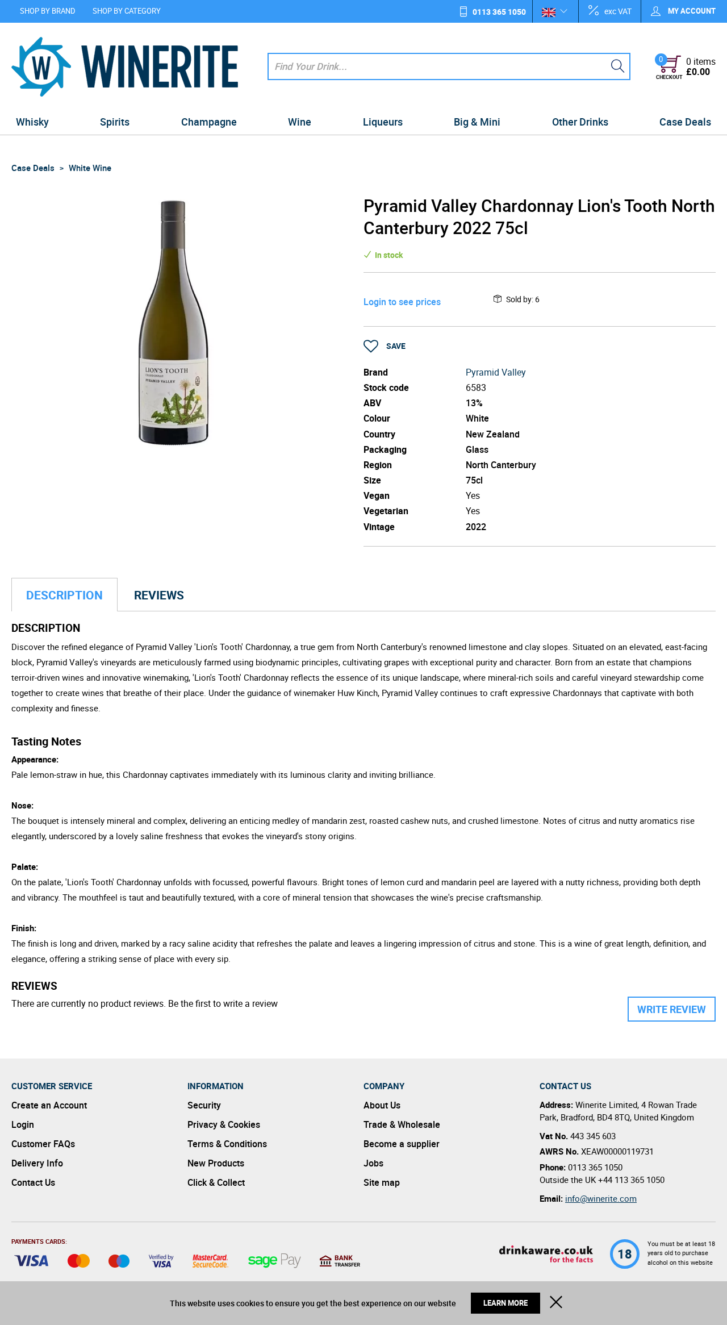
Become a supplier (402, 1144)
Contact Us (33, 1182)
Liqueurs (383, 121)
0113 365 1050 (499, 11)
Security (204, 1105)
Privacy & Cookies (223, 1124)
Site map (382, 1182)
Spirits (114, 121)
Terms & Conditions (227, 1144)
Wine (299, 121)
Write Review (671, 1009)
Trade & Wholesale (402, 1124)
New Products (215, 1163)
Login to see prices (402, 301)
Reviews (159, 595)
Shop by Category (127, 11)
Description (64, 595)
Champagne (209, 121)
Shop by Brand (48, 11)
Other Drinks (580, 121)
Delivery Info (37, 1163)
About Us (382, 1105)
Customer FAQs (43, 1144)
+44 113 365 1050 (631, 1179)
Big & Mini (477, 121)
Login (22, 1124)
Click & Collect (216, 1182)
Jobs (373, 1163)
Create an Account (49, 1105)
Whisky (32, 121)
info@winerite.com (601, 1198)
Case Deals (685, 121)
